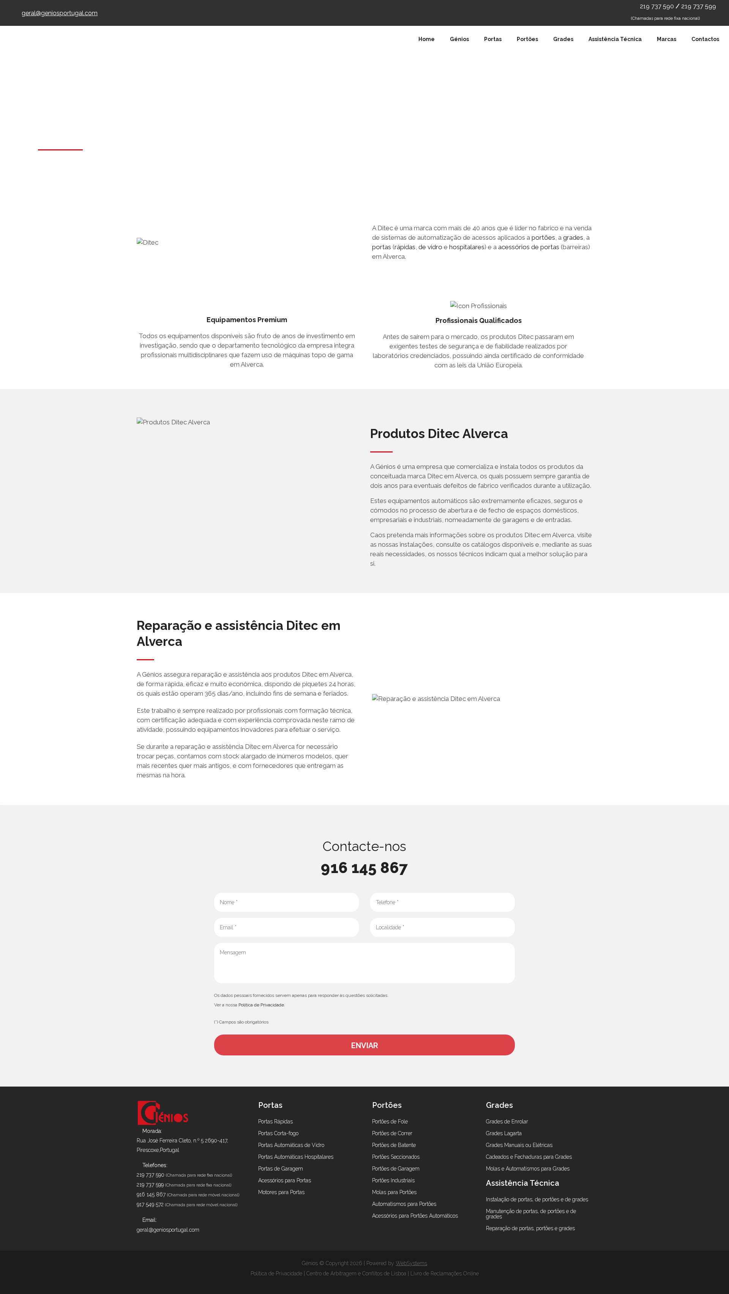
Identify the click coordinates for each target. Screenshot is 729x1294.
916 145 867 (364, 867)
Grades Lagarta (504, 1133)
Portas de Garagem (280, 1168)
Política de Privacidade (261, 1005)
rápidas (404, 247)
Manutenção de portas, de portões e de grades (531, 1214)
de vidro (430, 247)
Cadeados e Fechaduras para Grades (529, 1157)
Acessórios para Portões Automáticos (415, 1215)
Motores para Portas (281, 1192)
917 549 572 (150, 1204)
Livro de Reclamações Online (444, 1273)
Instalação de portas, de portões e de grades (537, 1199)
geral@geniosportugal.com (60, 13)
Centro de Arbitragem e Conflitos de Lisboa (356, 1273)
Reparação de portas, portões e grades (530, 1228)
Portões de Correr (392, 1133)
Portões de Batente (394, 1145)
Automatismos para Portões (404, 1204)
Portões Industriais (393, 1180)
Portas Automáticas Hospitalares (295, 1157)
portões (543, 237)
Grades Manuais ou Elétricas (519, 1145)
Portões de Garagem (396, 1168)
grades (573, 237)
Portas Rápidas (275, 1121)
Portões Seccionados (396, 1157)
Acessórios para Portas (284, 1180)
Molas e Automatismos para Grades (528, 1168)
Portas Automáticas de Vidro (291, 1145)
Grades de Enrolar (507, 1121)
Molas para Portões (394, 1192)
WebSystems (411, 1263)
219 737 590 (657, 6)
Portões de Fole (390, 1121)
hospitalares (466, 247)
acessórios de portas (528, 247)
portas (381, 247)
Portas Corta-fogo (278, 1133)
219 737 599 (698, 6)
